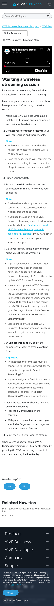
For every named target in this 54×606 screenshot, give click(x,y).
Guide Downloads (14, 33)
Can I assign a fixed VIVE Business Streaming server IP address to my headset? (28, 229)
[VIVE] (27, 4)
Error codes (8, 515)
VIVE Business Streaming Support (20, 26)
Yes (10, 486)
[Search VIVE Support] (47, 16)
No (24, 486)
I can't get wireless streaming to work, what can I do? (26, 509)
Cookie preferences (14, 600)
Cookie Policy (16, 585)
